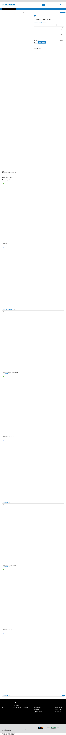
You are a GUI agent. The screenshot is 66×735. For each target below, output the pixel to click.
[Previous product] (2, 14)
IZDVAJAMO (4, 704)
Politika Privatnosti (11, 734)
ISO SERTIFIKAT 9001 (58, 713)
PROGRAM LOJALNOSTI (58, 707)
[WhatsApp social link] (40, 51)
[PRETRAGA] (43, 5)
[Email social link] (38, 51)
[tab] (33, 170)
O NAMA (56, 704)
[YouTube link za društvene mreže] (63, 1)
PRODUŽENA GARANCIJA (37, 707)
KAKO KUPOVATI (25, 707)
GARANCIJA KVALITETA (37, 704)
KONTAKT (56, 714)
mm (34, 25)
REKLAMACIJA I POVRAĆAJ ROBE (38, 712)
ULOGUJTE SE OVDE (16, 705)
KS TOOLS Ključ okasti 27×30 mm (8, 501)
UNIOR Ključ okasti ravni (6, 308)
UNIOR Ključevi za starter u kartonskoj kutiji (9, 565)
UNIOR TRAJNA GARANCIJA (38, 705)
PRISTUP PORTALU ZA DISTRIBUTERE (47, 705)
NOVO (3, 705)
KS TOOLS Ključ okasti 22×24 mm (8, 693)
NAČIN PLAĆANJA (25, 705)
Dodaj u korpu (42, 42)
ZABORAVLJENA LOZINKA (17, 707)
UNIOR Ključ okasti (6, 243)
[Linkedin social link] (39, 51)
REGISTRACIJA (15, 709)
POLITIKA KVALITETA (58, 711)
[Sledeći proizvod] (4, 14)
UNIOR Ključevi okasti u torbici (7, 629)
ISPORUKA (24, 704)
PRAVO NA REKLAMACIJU (37, 709)
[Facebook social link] (60, 1)
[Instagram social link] (62, 1)
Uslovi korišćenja (4, 734)
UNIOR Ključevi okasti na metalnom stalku (9, 436)
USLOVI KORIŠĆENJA (58, 709)
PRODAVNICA (57, 705)
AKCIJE (3, 707)
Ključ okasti (39, 48)
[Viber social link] (41, 51)
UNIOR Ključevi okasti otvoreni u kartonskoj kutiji (10, 372)
